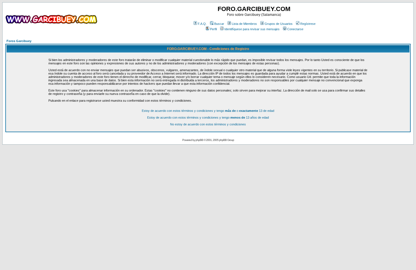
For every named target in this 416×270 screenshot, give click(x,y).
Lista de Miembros (244, 23)
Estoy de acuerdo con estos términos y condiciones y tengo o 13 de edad (208, 110)
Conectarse (295, 29)
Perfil (213, 29)
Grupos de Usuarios (279, 23)
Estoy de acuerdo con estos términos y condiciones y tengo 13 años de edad (208, 117)
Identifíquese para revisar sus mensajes (252, 29)
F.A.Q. (202, 23)
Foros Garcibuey (19, 41)
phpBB (199, 139)
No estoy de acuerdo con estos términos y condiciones (208, 124)
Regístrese (308, 23)
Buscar (219, 23)
